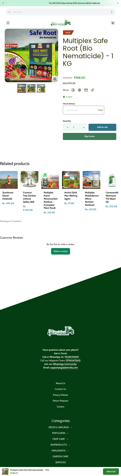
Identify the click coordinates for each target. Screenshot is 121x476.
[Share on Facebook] (73, 90)
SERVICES (60, 462)
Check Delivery (69, 103)
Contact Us (60, 389)
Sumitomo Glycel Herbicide (7, 195)
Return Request (60, 400)
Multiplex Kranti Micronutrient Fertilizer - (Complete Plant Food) (51, 200)
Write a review (61, 251)
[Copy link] (92, 90)
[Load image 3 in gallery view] (41, 88)
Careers (60, 406)
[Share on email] (86, 90)
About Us (60, 383)
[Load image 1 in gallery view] (21, 88)
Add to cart (102, 127)
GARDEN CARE (60, 456)
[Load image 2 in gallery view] (31, 88)
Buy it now (90, 136)
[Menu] (8, 23)
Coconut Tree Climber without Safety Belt (29, 197)
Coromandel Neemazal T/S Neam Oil (112, 197)
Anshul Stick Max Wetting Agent (70, 195)
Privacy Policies (60, 395)
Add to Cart (111, 471)
